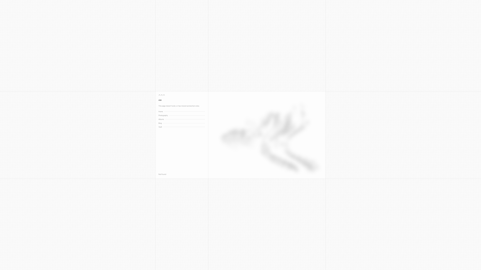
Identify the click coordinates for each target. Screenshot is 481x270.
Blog (160, 123)
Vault (160, 127)
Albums (161, 119)
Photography (163, 115)
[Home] (161, 95)
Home (160, 111)
